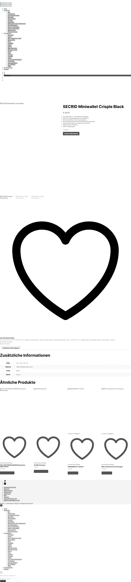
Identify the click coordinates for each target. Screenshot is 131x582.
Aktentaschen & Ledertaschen (17, 23)
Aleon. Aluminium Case (14, 38)
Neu (9, 12)
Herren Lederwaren (13, 27)
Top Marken (7, 33)
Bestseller (11, 17)
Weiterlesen (73, 473)
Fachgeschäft (8, 67)
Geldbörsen (85, 340)
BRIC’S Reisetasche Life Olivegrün (112, 466)
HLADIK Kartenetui (39, 465)
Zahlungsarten (8, 490)
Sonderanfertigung (13, 15)
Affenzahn (11, 35)
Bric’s (9, 41)
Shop (5, 9)
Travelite (10, 56)
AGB (5, 495)
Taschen (10, 20)
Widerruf (6, 489)
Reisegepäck (12, 18)
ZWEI (9, 66)
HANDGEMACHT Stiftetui (75, 466)
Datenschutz (7, 492)
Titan (9, 53)
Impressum (7, 494)
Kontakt (6, 69)
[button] (4, 72)
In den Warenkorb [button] (7, 473)
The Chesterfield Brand (15, 59)
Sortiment (7, 10)
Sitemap (6, 497)
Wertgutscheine (13, 31)
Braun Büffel (11, 40)
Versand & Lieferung (10, 487)
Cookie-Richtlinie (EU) (10, 499)
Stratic (10, 58)
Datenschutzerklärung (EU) (12, 500)
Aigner (10, 36)
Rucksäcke (11, 22)
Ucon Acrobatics (12, 63)
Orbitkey (10, 54)
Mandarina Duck (12, 49)
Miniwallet (106, 340)
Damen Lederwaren (13, 28)
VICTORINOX (11, 64)
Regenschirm (12, 30)
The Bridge (11, 61)
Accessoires (11, 13)
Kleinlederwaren (13, 25)
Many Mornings (12, 48)
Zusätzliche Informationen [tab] (11, 348)
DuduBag (10, 43)
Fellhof (10, 45)
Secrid (10, 51)
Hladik (10, 46)
